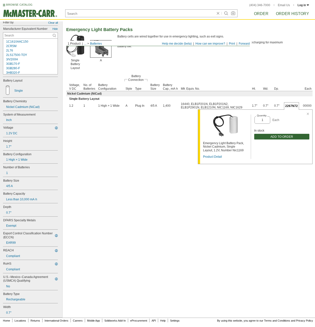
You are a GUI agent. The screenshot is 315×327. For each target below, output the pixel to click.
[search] (54, 35)
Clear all (53, 22)
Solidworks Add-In (115, 320)
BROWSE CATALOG (19, 4)
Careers (78, 320)
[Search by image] (233, 13)
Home (6, 320)
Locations (20, 320)
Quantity (262, 115)
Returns (35, 320)
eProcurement (138, 320)
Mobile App (93, 320)
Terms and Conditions (277, 320)
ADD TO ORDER (281, 136)
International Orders (56, 320)
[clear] (218, 13)
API (154, 320)
